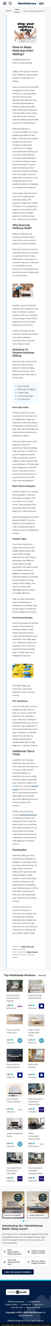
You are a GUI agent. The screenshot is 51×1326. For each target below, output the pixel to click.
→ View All (41, 975)
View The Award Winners (18, 1272)
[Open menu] (4, 3)
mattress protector (28, 815)
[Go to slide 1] (23, 1221)
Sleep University (33, 1307)
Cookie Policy (34, 1301)
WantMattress (35, 1312)
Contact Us (26, 1304)
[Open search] (10, 3)
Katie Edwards (28, 946)
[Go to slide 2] (25, 1221)
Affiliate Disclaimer (16, 1301)
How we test (17, 1307)
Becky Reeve (32, 952)
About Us (38, 1304)
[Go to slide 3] (27, 1221)
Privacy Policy (11, 1304)
